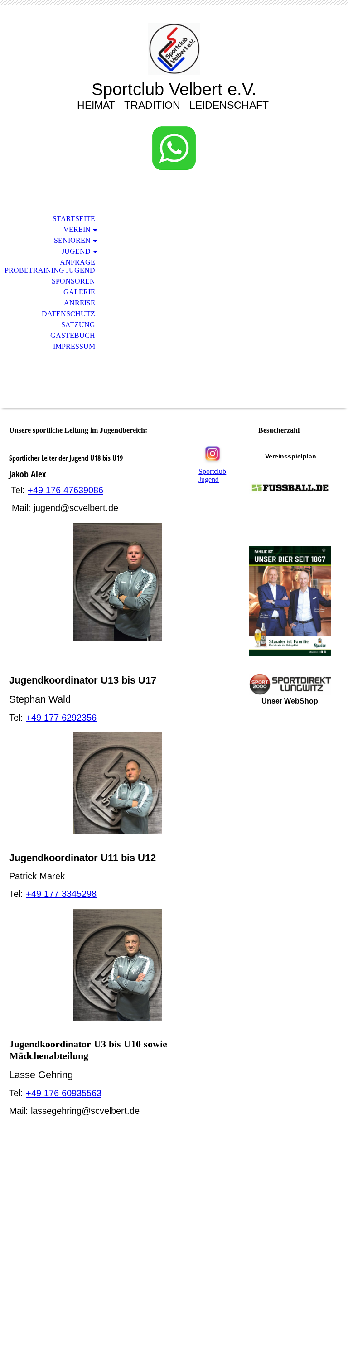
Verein (77, 229)
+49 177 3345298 (61, 894)
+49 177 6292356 (61, 718)
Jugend (76, 251)
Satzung (78, 324)
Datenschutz (68, 314)
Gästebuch (72, 335)
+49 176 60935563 (64, 1093)
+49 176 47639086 (65, 490)
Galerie (79, 292)
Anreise (79, 303)
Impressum (74, 346)
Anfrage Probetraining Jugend (50, 266)
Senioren (72, 240)
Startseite (74, 218)
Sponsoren (73, 281)
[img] (174, 49)
